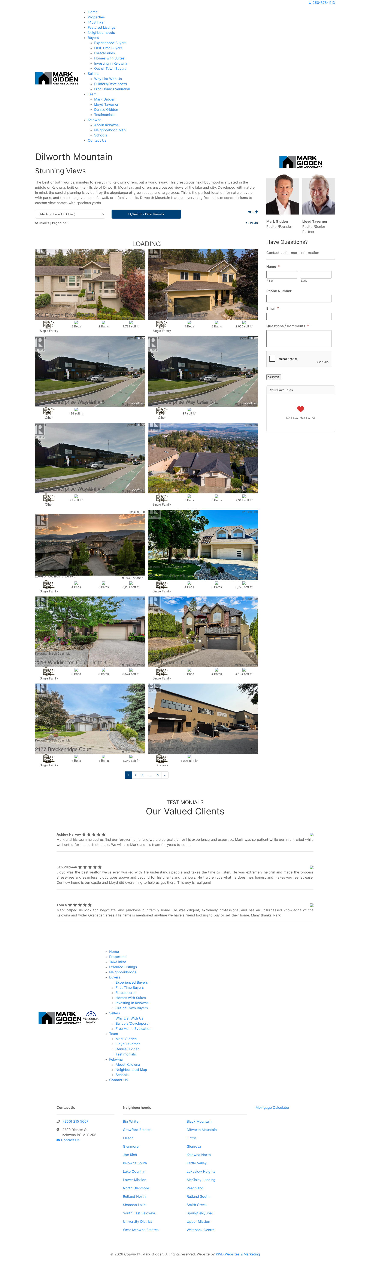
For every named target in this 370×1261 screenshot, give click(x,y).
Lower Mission (134, 1180)
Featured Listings (101, 27)
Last (304, 280)
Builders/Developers (110, 84)
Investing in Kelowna (110, 63)
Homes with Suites (109, 58)
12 (247, 223)
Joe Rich (130, 1155)
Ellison (128, 1138)
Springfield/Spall (200, 1213)
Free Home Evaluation (112, 89)
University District (137, 1221)
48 (256, 223)
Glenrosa (194, 1146)
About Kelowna (106, 125)
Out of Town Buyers (110, 68)
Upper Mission (198, 1221)
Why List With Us (108, 79)
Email (272, 308)
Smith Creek (197, 1205)
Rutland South (198, 1196)
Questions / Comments (287, 326)
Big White (130, 1121)
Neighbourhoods (101, 32)
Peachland (195, 1188)
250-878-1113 (323, 2)
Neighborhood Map (110, 130)
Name (273, 266)
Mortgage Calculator (272, 1107)
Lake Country (134, 1171)
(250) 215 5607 (75, 1121)
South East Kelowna (139, 1213)
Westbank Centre (201, 1230)
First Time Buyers (108, 48)
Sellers (93, 73)
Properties (96, 17)
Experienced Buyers (110, 43)
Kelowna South (135, 1163)
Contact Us (97, 140)
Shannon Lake (134, 1205)
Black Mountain (199, 1121)
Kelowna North (199, 1155)
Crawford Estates (137, 1130)
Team (92, 94)
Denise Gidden (106, 109)
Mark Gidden (104, 99)
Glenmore (131, 1146)
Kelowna (94, 120)
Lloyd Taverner (106, 104)
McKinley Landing (201, 1180)
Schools (100, 135)
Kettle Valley (197, 1163)
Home (92, 12)
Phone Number (279, 291)
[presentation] (298, 359)
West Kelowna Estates (140, 1230)
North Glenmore (136, 1188)
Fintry (191, 1138)
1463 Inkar (96, 22)
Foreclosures (104, 53)
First (270, 280)
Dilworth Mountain (202, 1130)
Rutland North (134, 1196)
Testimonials (104, 114)
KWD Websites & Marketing (238, 1254)
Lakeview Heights (201, 1171)
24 (252, 223)
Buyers (93, 38)
